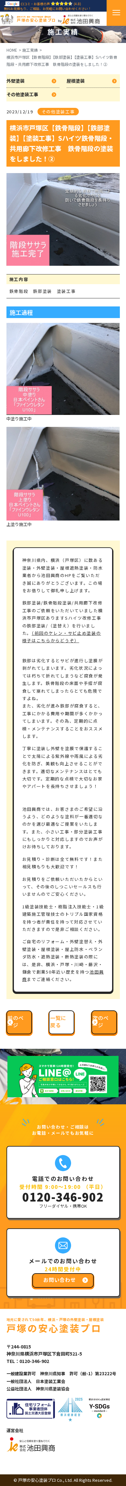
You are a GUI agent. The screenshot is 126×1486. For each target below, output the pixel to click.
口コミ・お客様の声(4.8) (51, 3)
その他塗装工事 (22, 94)
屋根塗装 (76, 80)
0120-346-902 (62, 1196)
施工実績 (30, 50)
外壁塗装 (15, 80)
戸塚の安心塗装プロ (36, 19)
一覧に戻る (58, 1021)
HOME (11, 50)
